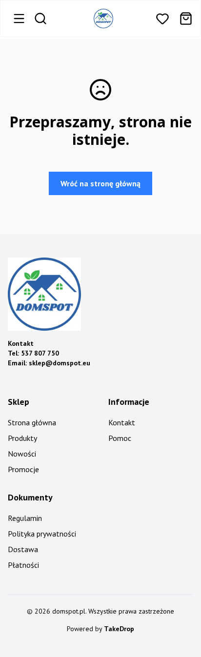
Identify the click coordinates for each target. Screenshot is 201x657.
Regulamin (25, 518)
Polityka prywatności (42, 533)
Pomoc (119, 438)
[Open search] (40, 18)
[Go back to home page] (103, 18)
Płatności (23, 565)
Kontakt (121, 422)
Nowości (22, 453)
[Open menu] (19, 18)
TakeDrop (119, 628)
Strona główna (32, 422)
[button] (162, 18)
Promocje (23, 469)
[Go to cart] (186, 18)
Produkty (22, 438)
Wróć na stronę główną (100, 183)
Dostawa (23, 549)
